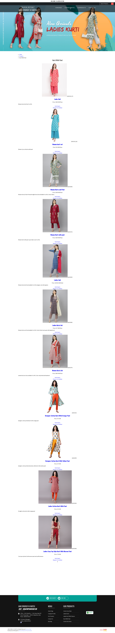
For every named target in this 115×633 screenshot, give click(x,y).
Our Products (81, 7)
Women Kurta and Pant (58, 189)
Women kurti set (57, 144)
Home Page (58, 7)
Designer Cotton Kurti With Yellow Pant (57, 461)
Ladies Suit (57, 280)
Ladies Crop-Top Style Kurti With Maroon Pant (57, 551)
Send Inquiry (57, 106)
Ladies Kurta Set (57, 325)
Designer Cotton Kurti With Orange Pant (57, 416)
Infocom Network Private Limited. (25, 630)
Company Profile (70, 7)
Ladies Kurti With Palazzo (69, 616)
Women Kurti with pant (58, 235)
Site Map (50, 621)
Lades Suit (57, 99)
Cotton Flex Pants (67, 621)
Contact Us (92, 7)
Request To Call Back (57, 107)
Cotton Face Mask (67, 611)
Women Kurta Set (57, 370)
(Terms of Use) (28, 629)
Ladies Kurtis (66, 613)
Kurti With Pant (66, 618)
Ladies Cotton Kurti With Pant (57, 506)
